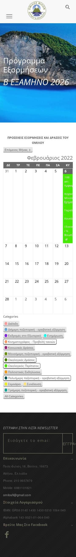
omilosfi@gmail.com (17, 495)
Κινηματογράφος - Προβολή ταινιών (31, 341)
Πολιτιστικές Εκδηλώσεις (24, 372)
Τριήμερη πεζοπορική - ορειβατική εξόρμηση (37, 390)
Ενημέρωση (55, 335)
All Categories (14, 396)
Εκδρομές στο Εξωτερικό (24, 335)
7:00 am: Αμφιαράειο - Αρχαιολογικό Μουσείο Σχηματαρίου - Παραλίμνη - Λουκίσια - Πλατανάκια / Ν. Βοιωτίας (68, 209)
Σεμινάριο (14, 384)
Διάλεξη (13, 323)
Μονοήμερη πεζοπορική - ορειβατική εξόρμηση (39, 353)
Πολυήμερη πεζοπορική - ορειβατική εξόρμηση (38, 378)
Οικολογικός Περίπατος (23, 366)
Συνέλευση (34, 384)
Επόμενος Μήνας (16, 149)
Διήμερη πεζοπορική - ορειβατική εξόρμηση (36, 329)
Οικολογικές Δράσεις (21, 360)
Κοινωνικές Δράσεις (21, 347)
